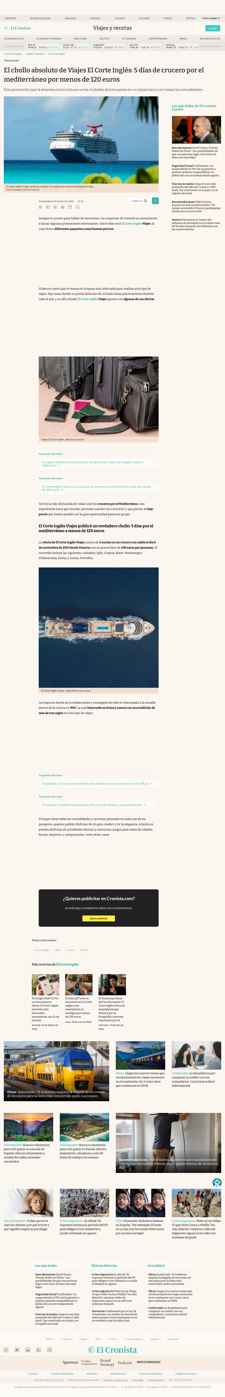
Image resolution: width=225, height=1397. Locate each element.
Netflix (190, 18)
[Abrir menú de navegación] (6, 28)
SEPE (98, 1339)
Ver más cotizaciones (210, 46)
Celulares (66, 1339)
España (84, 950)
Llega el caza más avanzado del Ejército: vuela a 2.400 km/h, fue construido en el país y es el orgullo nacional (195, 188)
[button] (217, 1182)
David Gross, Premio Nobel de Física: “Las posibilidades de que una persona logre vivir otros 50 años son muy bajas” (195, 152)
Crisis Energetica (133, 1339)
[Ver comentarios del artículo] (77, 207)
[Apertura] (70, 1363)
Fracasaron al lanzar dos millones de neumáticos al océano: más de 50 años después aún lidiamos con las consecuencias (196, 224)
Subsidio (154, 1339)
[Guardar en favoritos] (155, 200)
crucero (70, 950)
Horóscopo (173, 1339)
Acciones (144, 18)
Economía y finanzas (49, 39)
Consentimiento (156, 1380)
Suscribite (92, 1373)
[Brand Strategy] (107, 1363)
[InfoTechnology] (148, 1363)
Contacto (33, 1373)
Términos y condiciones (115, 1380)
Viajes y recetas (35, 53)
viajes (57, 950)
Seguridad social (40, 18)
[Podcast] (125, 1363)
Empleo (168, 18)
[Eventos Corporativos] (89, 1363)
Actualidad (129, 39)
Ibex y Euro (80, 39)
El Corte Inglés (57, 53)
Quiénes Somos (118, 1373)
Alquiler (120, 18)
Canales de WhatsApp (62, 1373)
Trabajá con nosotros (186, 1373)
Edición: (209, 18)
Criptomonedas (158, 39)
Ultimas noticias (14, 39)
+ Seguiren (140, 201)
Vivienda (95, 18)
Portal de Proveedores (150, 1373)
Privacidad (137, 1380)
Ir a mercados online (14, 46)
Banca (183, 39)
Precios (113, 1339)
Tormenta (10, 18)
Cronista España (13, 53)
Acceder (213, 28)
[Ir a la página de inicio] (20, 28)
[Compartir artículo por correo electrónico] (70, 207)
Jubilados (70, 18)
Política (104, 39)
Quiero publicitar (102, 918)
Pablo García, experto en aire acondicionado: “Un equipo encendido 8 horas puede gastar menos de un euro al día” (196, 206)
